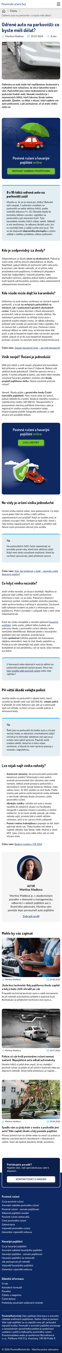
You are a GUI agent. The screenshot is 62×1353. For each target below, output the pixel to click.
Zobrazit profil (31, 916)
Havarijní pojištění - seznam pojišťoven (22, 1254)
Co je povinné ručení (12, 1201)
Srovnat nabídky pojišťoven (31, 171)
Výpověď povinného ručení (16, 1228)
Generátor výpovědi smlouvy (17, 1232)
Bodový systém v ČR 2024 (28, 844)
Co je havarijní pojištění (14, 1246)
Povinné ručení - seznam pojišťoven (20, 1209)
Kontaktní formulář (12, 1287)
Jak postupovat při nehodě (16, 1262)
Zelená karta (8, 1224)
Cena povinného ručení (14, 1220)
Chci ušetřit (31, 442)
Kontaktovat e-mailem (31, 1179)
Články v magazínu (11, 1295)
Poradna (6, 1291)
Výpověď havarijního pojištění (17, 1265)
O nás (5, 1283)
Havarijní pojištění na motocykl (18, 1258)
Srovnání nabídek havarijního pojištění (22, 1250)
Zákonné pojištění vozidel (15, 1213)
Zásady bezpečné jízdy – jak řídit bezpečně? (37, 348)
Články (13, 11)
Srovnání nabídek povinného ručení (20, 1205)
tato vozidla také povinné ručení (23, 671)
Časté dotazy (8, 1299)
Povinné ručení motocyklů (15, 1217)
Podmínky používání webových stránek (22, 1303)
